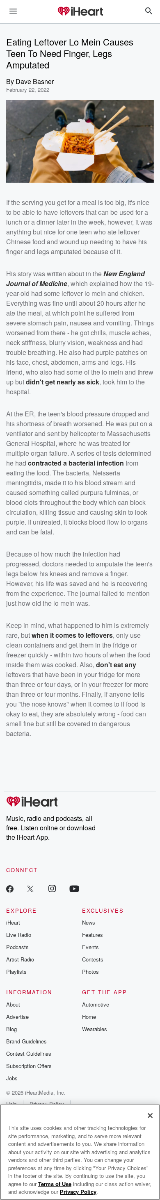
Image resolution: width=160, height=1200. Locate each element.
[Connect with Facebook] (10, 888)
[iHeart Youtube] (74, 888)
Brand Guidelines (26, 1041)
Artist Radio (20, 959)
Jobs (12, 1078)
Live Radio (18, 935)
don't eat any (116, 664)
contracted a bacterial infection (76, 463)
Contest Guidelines (28, 1053)
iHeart (13, 922)
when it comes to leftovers (72, 635)
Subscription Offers (29, 1066)
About (13, 1004)
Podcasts (17, 947)
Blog (11, 1029)
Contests (92, 959)
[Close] (150, 1116)
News (88, 922)
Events (90, 947)
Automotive (95, 1004)
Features (92, 935)
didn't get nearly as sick (62, 381)
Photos (90, 971)
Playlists (16, 971)
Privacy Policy (78, 1191)
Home (89, 1016)
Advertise (17, 1016)
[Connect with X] (30, 888)
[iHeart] (80, 12)
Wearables (94, 1029)
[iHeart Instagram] (52, 888)
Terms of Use (54, 1184)
